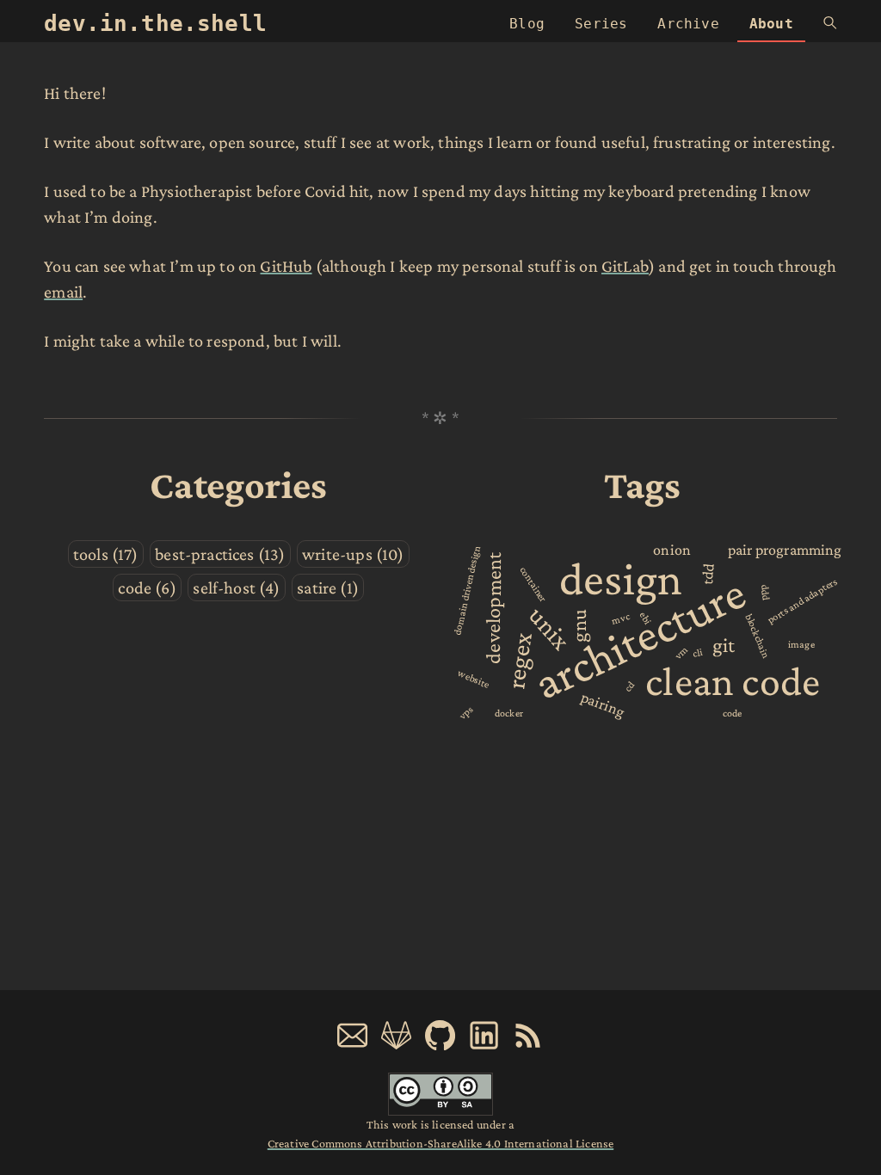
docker (509, 713)
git (724, 644)
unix (550, 627)
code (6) (147, 587)
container (533, 584)
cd (630, 686)
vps (466, 712)
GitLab (625, 265)
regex (519, 661)
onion (672, 549)
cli (698, 653)
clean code (732, 681)
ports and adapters (803, 600)
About (771, 23)
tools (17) (106, 553)
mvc (620, 618)
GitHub (285, 265)
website (474, 679)
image (801, 644)
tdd (708, 574)
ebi (645, 618)
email (63, 291)
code (732, 713)
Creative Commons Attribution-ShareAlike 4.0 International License (440, 1143)
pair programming (785, 549)
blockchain (757, 635)
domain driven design (467, 590)
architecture (640, 639)
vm (681, 652)
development (493, 608)
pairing (602, 705)
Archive (687, 23)
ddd (766, 591)
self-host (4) (236, 587)
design (620, 579)
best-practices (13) (220, 553)
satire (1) (328, 587)
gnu (578, 626)
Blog (527, 23)
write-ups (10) (353, 553)
